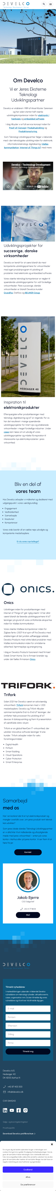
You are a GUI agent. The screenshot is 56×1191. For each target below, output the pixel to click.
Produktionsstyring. (28, 131)
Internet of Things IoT (30, 147)
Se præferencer (28, 1184)
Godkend (28, 1169)
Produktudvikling (35, 128)
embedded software (34, 119)
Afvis (28, 1177)
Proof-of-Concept (18, 128)
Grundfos (8, 292)
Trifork (19, 705)
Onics (32, 659)
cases (6, 432)
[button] (52, 1144)
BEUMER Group (32, 292)
